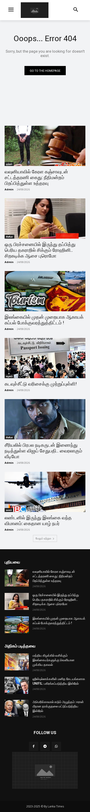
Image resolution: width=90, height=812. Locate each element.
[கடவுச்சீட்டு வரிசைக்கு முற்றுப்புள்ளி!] (45, 358)
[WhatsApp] (56, 746)
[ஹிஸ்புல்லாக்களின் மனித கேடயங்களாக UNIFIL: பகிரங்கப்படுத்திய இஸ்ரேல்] (17, 685)
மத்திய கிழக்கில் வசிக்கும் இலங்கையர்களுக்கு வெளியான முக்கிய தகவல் (54, 660)
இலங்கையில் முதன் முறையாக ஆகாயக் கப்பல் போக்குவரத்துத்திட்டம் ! (44, 320)
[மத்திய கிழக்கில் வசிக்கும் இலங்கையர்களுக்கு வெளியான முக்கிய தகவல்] (17, 661)
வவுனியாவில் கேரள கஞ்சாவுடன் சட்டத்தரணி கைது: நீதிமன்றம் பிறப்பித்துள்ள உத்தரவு (36, 177)
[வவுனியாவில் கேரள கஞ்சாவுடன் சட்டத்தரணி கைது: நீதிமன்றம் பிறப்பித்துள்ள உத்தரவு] (45, 146)
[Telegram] (44, 746)
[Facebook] (33, 746)
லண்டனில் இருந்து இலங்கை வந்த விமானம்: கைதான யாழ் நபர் (38, 520)
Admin (9, 189)
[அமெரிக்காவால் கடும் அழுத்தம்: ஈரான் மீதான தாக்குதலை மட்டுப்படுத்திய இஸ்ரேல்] (17, 708)
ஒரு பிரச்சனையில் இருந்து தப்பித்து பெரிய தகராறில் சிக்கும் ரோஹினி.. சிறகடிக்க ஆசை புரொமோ (40, 250)
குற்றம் (9, 164)
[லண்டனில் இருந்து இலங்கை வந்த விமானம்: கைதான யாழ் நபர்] (45, 492)
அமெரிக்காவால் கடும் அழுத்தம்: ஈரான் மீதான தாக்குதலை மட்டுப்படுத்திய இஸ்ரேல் (58, 706)
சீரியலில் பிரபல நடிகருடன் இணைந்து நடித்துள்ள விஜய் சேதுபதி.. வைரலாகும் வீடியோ (43, 450)
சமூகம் (9, 309)
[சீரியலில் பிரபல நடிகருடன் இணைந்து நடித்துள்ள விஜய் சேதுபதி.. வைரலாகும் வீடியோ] (45, 419)
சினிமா (9, 236)
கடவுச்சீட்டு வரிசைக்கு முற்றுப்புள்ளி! (41, 384)
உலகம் (9, 510)
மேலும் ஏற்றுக (43, 538)
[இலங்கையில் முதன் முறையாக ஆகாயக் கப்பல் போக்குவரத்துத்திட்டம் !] (45, 291)
